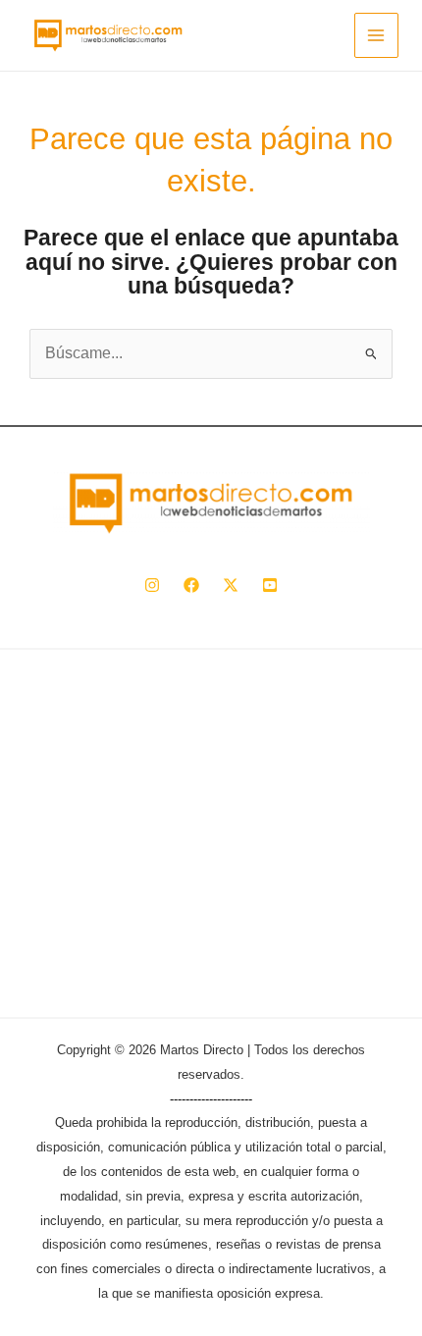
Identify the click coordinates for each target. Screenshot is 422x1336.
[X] (230, 585)
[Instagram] (152, 585)
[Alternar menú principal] (376, 35)
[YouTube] (270, 585)
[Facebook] (191, 585)
